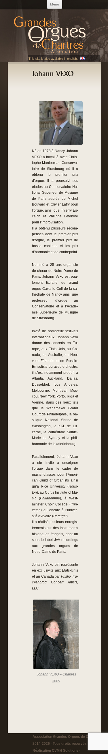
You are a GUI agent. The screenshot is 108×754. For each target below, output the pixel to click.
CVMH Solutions (65, 751)
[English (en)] (82, 58)
